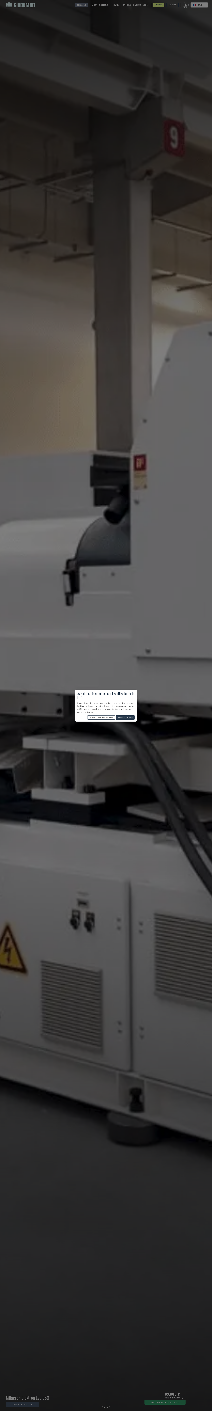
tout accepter (125, 717)
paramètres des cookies (101, 717)
